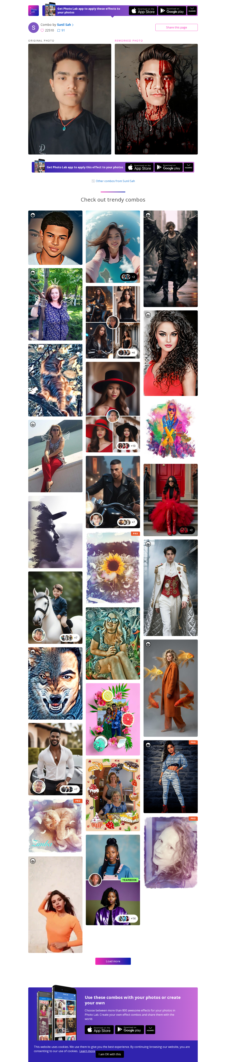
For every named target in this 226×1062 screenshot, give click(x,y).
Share (176, 27)
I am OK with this (110, 1054)
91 (63, 30)
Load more (113, 961)
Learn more (87, 1051)
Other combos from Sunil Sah (115, 181)
